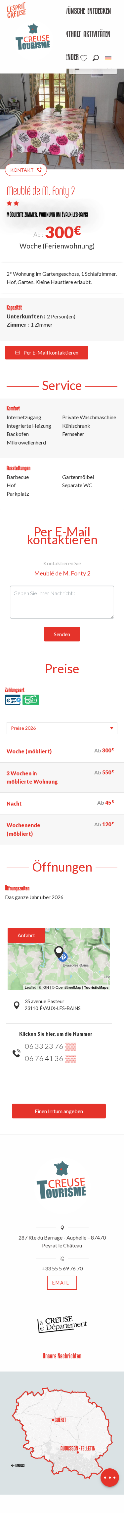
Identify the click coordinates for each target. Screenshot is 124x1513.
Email (60, 1283)
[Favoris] (84, 58)
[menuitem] (67, 11)
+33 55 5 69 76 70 (62, 1268)
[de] (109, 58)
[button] (96, 58)
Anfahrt (26, 935)
